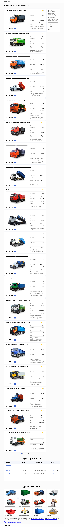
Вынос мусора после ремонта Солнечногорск (51, 26)
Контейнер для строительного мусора (24, 506)
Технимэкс (8, 470)
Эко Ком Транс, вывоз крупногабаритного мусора (18, 167)
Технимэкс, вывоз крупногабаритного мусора (17, 278)
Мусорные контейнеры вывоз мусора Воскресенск (17, 520)
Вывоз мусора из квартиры (8, 515)
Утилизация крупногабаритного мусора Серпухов (53, 29)
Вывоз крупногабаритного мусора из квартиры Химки (52, 24)
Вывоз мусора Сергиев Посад (51, 30)
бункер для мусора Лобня (40, 521)
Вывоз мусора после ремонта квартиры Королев (28, 521)
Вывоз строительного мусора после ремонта (24, 515)
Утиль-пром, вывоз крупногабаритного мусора (17, 388)
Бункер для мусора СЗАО (51, 27)
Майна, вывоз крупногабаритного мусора (16, 212)
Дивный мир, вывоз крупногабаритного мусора (18, 300)
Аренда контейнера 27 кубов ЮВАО (52, 14)
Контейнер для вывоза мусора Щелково (53, 19)
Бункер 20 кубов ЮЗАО (51, 13)
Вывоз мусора (49, 515)
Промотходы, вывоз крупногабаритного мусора (18, 56)
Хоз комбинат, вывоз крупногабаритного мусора (18, 10)
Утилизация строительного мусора (10, 506)
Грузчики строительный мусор (51, 506)
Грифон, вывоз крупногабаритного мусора (16, 100)
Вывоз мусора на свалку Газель (51, 496)
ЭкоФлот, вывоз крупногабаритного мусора (17, 344)
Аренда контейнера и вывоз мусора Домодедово (33, 520)
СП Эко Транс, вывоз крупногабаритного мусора (18, 432)
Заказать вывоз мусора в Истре (12, 522)
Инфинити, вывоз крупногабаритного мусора (17, 145)
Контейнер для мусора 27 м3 (37, 496)
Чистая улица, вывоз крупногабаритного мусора (18, 322)
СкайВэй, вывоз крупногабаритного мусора (17, 189)
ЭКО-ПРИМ (8, 473)
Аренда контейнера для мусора (37, 506)
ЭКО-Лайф (8, 467)
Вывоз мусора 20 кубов (22, 496)
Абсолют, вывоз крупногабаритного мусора (17, 256)
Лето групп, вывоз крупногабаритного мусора (17, 234)
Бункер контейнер (35, 515)
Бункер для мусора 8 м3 (8, 496)
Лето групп (8, 475)
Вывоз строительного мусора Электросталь (51, 17)
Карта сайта (19, 522)
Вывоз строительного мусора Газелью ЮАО (52, 16)
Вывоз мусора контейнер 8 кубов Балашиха (52, 12)
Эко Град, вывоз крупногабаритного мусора (17, 366)
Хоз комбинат (8, 465)
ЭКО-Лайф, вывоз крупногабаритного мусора (17, 33)
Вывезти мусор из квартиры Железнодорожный (13, 521)
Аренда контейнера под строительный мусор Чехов (52, 20)
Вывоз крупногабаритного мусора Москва (37, 519)
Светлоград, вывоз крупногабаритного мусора (17, 410)
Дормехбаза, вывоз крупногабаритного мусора (18, 122)
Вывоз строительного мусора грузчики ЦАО (53, 22)
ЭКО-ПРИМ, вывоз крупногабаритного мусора (17, 78)
